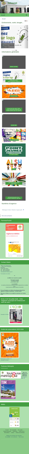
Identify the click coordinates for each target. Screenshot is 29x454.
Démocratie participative (7, 215)
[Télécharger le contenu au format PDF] (26, 20)
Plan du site (21, 436)
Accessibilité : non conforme (11, 436)
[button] (27, 20)
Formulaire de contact (5, 273)
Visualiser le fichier (5, 314)
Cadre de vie (21, 431)
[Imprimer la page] (25, 20)
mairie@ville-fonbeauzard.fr (6, 271)
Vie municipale (13, 429)
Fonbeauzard (12, 3)
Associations (7, 432)
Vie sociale (20, 429)
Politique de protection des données (14, 435)
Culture (12, 432)
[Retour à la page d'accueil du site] (3, 3)
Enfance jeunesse (7, 431)
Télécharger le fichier (5, 358)
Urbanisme (15, 431)
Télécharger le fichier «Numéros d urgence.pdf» (12, 209)
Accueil (3, 15)
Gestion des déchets (20, 432)
